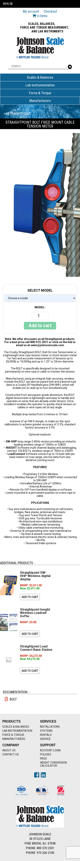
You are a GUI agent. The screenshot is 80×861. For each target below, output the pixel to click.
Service (45, 738)
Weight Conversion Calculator (53, 764)
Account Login (50, 750)
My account (31, 11)
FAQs (43, 758)
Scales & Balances (40, 77)
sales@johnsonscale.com (47, 345)
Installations (50, 726)
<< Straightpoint (17, 113)
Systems (46, 730)
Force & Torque (40, 93)
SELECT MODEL (40, 290)
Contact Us (10, 754)
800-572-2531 (45, 848)
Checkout (50, 11)
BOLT (13, 699)
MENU (6, 3)
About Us (9, 750)
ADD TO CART (30, 597)
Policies (45, 754)
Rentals (46, 734)
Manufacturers (40, 100)
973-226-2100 (45, 853)
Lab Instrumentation (40, 85)
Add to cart (40, 325)
